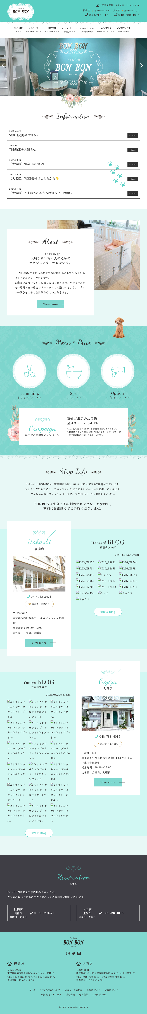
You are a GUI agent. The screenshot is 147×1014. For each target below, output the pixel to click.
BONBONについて (34, 30)
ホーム (18, 30)
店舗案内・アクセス (105, 30)
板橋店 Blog (107, 612)
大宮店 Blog (39, 833)
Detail (133, 135)
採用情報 (70, 994)
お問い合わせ (124, 30)
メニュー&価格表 (51, 30)
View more (50, 304)
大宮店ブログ (87, 30)
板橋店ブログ (69, 30)
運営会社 (83, 994)
